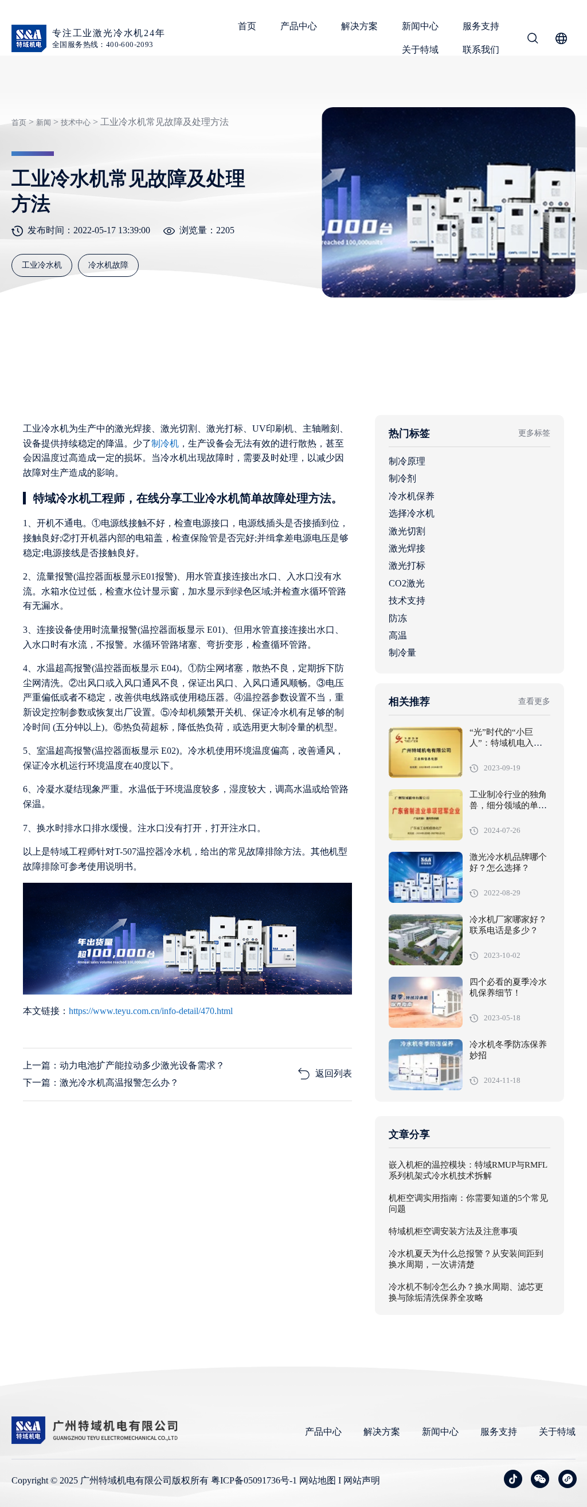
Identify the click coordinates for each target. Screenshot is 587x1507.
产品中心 (298, 26)
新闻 (43, 122)
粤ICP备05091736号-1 (254, 1480)
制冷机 (165, 443)
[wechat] (540, 1479)
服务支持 (481, 26)
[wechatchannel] (567, 1479)
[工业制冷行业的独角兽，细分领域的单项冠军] (426, 814)
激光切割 (407, 531)
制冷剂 (402, 478)
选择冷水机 (412, 513)
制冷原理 (407, 461)
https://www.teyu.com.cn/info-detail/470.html (151, 1011)
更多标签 (534, 433)
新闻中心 (420, 26)
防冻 (398, 618)
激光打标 (407, 565)
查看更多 (534, 701)
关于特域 (420, 49)
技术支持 (407, 600)
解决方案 (359, 26)
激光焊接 (407, 548)
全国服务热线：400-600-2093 (103, 44)
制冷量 (402, 652)
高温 (398, 635)
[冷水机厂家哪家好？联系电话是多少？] (426, 939)
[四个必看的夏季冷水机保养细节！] (426, 1002)
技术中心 (76, 122)
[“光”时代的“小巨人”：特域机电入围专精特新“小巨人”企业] (426, 752)
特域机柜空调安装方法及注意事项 (453, 1231)
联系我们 (481, 49)
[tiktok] (513, 1479)
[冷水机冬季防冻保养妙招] (426, 1064)
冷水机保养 (412, 496)
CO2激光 (407, 583)
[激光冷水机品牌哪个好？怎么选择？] (426, 877)
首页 (247, 26)
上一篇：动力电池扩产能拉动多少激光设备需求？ (124, 1065)
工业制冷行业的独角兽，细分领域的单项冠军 (508, 805)
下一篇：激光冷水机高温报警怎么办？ (101, 1082)
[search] (532, 40)
